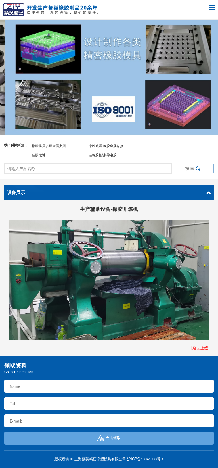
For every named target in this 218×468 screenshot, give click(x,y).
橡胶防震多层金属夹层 (49, 145)
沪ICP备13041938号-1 (145, 458)
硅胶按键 (38, 154)
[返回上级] (200, 347)
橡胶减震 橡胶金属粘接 (106, 145)
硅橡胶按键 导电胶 (103, 154)
